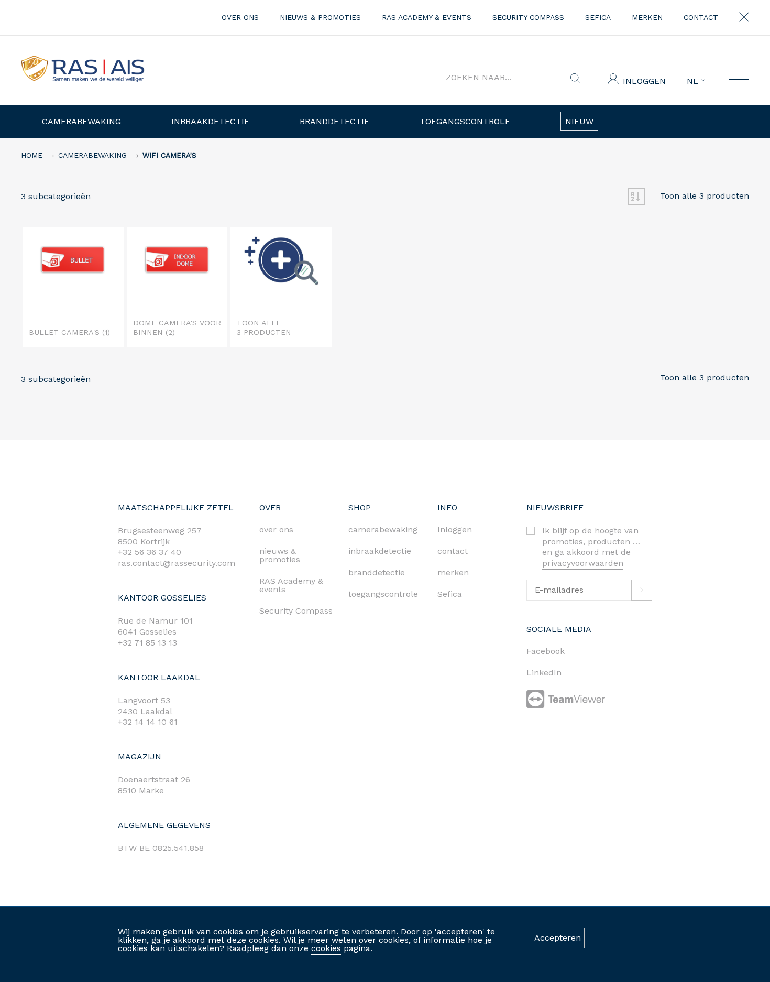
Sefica (598, 17)
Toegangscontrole (465, 121)
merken (647, 17)
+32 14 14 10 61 (148, 722)
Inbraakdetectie (210, 121)
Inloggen (644, 81)
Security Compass (528, 17)
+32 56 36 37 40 (149, 552)
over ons (240, 17)
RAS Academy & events (426, 17)
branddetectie (376, 572)
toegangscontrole (383, 594)
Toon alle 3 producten (704, 196)
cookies (326, 948)
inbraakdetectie (379, 551)
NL (694, 81)
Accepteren (557, 938)
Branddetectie (334, 121)
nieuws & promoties (320, 17)
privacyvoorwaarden (582, 563)
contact (701, 17)
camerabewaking (382, 529)
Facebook (545, 651)
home (31, 155)
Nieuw (579, 121)
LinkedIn (544, 673)
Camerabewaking (81, 121)
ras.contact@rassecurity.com (176, 563)
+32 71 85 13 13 (147, 643)
